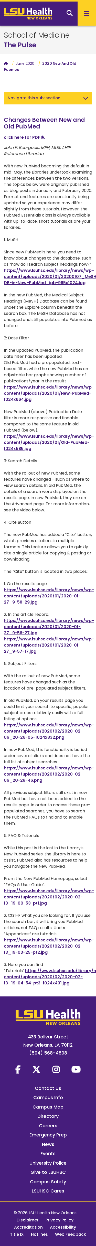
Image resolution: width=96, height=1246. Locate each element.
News (48, 1144)
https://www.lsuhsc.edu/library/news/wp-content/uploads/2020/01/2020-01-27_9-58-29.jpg (49, 596)
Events (48, 1153)
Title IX (17, 1234)
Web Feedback (70, 1234)
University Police (48, 1163)
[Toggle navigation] (85, 98)
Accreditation (28, 1227)
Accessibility (63, 1227)
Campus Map (48, 1107)
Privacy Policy (59, 1220)
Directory (48, 1116)
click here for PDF (22, 137)
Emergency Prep (48, 1135)
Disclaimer (27, 1220)
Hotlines (39, 1234)
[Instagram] (56, 1069)
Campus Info (48, 1097)
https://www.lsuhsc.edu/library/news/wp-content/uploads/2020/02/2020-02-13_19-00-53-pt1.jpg (49, 897)
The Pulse (20, 45)
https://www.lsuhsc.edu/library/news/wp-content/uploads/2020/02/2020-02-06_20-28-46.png (49, 774)
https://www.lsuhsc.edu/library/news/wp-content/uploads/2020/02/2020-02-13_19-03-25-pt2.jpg (49, 946)
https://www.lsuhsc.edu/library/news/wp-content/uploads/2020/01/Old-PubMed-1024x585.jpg (49, 442)
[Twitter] (36, 1069)
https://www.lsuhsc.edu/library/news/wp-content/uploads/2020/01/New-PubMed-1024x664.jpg (49, 393)
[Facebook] (17, 1069)
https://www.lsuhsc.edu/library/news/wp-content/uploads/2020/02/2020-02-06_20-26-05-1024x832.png (49, 731)
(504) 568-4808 (48, 1053)
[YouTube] (76, 1069)
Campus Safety (48, 1181)
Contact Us (48, 1088)
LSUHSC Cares (48, 1191)
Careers (48, 1125)
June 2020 (25, 63)
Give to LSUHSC (48, 1172)
